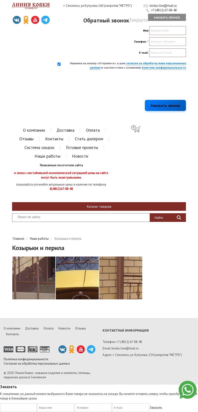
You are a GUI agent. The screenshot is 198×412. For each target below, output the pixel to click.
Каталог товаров (99, 206)
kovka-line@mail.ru (163, 6)
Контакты (54, 139)
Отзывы (26, 139)
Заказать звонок (167, 17)
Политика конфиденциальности (26, 359)
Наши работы (47, 156)
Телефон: (141, 41)
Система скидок (39, 147)
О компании (34, 130)
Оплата (93, 130)
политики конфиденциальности (164, 67)
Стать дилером (89, 139)
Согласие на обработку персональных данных (37, 363)
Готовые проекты (82, 147)
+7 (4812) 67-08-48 (164, 10)
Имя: (146, 30)
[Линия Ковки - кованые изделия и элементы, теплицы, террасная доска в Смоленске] (31, 6)
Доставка (65, 130)
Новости (80, 156)
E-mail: (143, 52)
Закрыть (138, 19)
